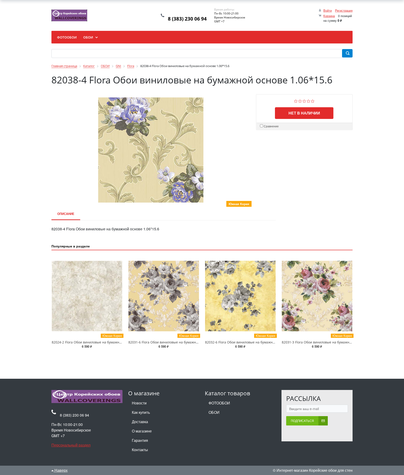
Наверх (61, 470)
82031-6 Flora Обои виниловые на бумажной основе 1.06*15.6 (178, 342)
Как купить (141, 412)
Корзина (329, 16)
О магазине (142, 431)
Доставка (140, 421)
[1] (296, 100)
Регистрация (344, 10)
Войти (327, 10)
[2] (300, 100)
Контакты (140, 449)
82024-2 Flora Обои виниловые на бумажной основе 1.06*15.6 (101, 342)
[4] (308, 100)
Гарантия (140, 440)
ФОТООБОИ (219, 403)
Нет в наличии (304, 113)
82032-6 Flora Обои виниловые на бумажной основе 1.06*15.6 (255, 342)
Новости (139, 403)
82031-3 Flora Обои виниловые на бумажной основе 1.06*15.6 (331, 342)
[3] (304, 100)
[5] (312, 100)
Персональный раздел (70, 445)
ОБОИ (214, 412)
